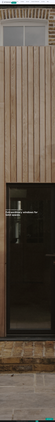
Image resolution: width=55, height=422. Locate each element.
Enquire (50, 419)
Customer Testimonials (35, 1)
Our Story (43, 1)
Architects (22, 1)
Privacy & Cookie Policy (31, 421)
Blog (48, 1)
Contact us (14, 2)
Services (27, 1)
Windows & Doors (15, 1)
